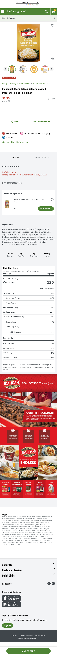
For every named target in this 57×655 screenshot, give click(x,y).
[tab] (15, 157)
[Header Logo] (16, 12)
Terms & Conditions (26, 636)
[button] (46, 11)
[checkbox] (52, 25)
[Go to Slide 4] (45, 69)
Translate (35, 5)
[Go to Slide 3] (34, 69)
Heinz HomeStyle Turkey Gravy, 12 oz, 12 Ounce (30, 200)
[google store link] (11, 606)
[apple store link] (11, 600)
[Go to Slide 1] (12, 69)
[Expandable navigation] (3, 11)
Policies (14, 636)
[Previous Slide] (5, 69)
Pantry (4, 83)
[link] (42, 121)
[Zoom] (53, 59)
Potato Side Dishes (40, 83)
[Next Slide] (51, 69)
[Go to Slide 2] (23, 69)
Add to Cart (46, 208)
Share (16, 121)
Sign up (7, 625)
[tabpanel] (28, 266)
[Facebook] (49, 584)
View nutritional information (15, 142)
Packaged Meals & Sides (20, 83)
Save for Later (43, 121)
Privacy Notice (40, 636)
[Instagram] (53, 584)
